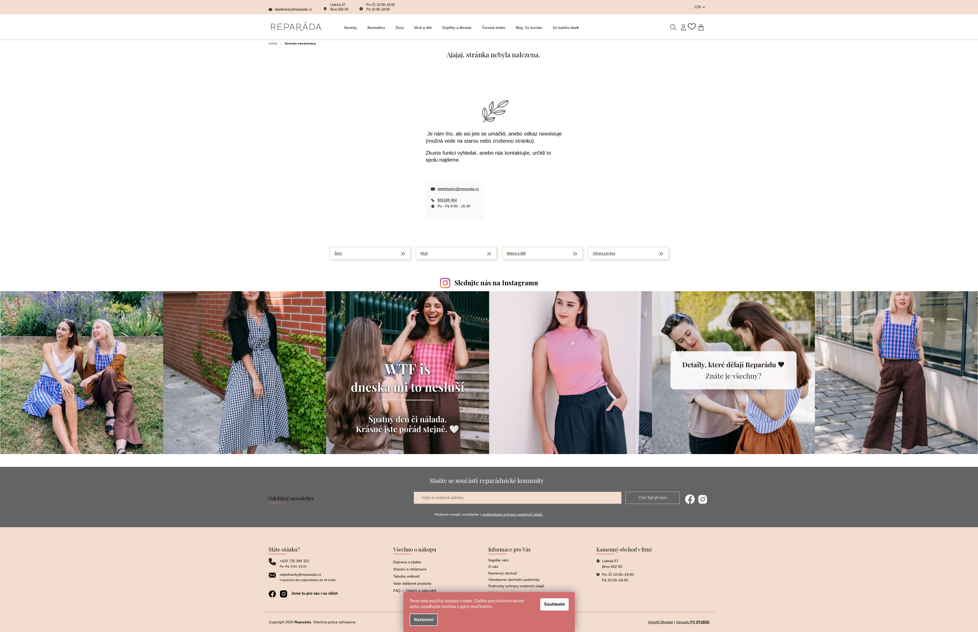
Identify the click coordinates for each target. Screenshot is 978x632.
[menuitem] (352, 28)
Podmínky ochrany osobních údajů (516, 586)
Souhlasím (554, 604)
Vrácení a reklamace (409, 569)
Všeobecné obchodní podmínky (513, 580)
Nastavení (423, 619)
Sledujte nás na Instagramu (496, 282)
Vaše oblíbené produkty (412, 583)
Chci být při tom (652, 497)
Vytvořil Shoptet (660, 622)
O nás (493, 567)
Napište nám (498, 560)
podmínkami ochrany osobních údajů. (512, 514)
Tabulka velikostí (406, 576)
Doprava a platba (407, 562)
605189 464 (447, 200)
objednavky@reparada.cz (458, 189)
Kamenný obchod (502, 573)
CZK (698, 7)
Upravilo (693, 622)
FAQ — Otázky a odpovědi (414, 591)
